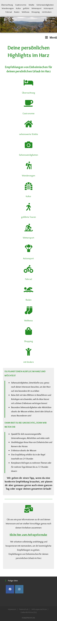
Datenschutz (23, 609)
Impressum (12, 609)
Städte (31, 5)
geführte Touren (28, 217)
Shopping (35, 12)
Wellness (25, 12)
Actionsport (48, 8)
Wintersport (36, 8)
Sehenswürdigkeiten (45, 5)
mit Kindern (47, 12)
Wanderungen (8, 8)
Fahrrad (8, 12)
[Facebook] (10, 589)
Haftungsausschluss (39, 609)
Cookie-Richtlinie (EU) (29, 612)
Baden (16, 12)
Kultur (18, 8)
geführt (26, 8)
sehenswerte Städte (28, 134)
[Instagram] (19, 589)
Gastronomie (20, 5)
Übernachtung (7, 5)
